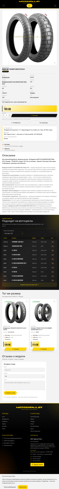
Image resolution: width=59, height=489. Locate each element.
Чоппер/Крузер (34, 416)
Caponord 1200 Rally (17, 242)
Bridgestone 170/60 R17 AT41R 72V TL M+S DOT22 (14, 328)
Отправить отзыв (10, 393)
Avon (3, 416)
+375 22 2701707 (36, 461)
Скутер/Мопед (34, 426)
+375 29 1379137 (36, 458)
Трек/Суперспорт (35, 431)
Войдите (14, 397)
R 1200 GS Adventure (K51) (19, 263)
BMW (5, 250)
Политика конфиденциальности (13, 438)
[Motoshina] (29, 408)
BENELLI (6, 246)
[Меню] (55, 5)
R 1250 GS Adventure (17, 276)
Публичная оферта (9, 440)
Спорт (32, 424)
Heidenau (4, 421)
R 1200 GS (14, 250)
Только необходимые (10, 487)
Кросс (32, 429)
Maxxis (4, 424)
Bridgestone (5, 67)
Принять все (22, 487)
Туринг (32, 419)
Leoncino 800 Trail (17, 246)
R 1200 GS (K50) (16, 255)
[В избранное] (26, 301)
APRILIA (6, 242)
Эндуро (32, 93)
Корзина (29, 5)
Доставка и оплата (9, 443)
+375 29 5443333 (36, 456)
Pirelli (3, 429)
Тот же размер (43, 123)
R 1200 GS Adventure (17, 259)
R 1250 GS (14, 268)
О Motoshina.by (8, 445)
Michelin (33, 326)
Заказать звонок (38, 464)
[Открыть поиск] (3, 5)
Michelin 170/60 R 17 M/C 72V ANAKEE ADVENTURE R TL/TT (41, 328)
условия (21, 146)
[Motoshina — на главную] (29, 2)
